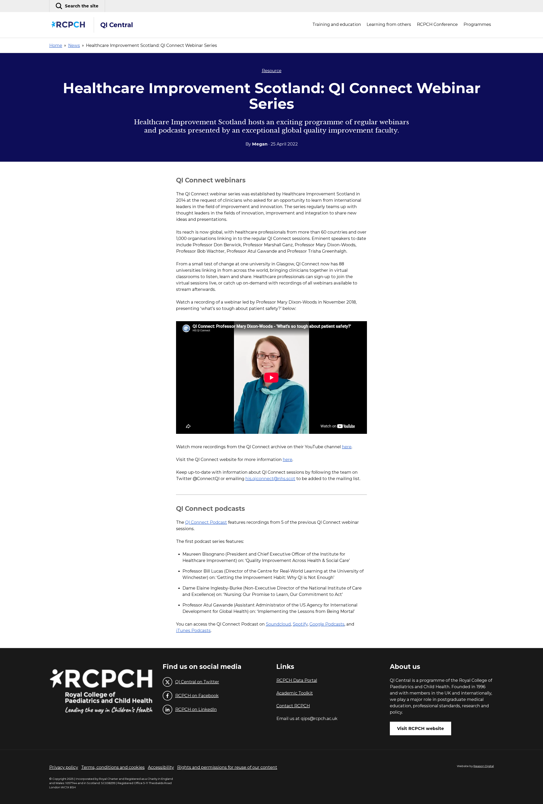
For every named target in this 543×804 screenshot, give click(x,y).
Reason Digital (483, 766)
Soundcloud (278, 624)
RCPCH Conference (437, 24)
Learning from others (389, 24)
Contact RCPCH (293, 705)
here (346, 446)
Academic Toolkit (294, 693)
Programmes (477, 24)
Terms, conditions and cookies (113, 767)
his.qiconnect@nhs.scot (270, 478)
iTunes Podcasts (193, 630)
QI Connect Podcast (206, 522)
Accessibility (161, 767)
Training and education (336, 24)
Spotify (300, 624)
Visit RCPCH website (420, 728)
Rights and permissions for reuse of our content (227, 767)
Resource (271, 70)
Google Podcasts (326, 624)
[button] (77, 6)
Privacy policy (63, 767)
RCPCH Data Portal (296, 680)
